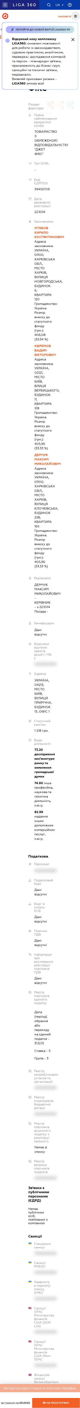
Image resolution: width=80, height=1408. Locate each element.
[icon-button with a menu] (75, 16)
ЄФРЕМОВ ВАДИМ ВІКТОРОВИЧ (43, 350)
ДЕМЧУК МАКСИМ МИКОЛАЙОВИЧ (43, 459)
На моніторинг (58, 1402)
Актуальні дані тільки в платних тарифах (40, 1388)
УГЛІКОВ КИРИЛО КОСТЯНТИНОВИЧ (43, 232)
